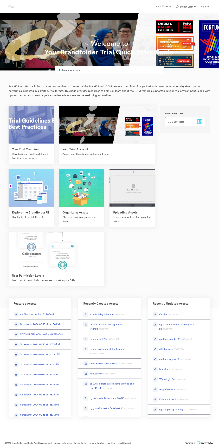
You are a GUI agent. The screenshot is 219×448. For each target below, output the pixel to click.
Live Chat (110, 443)
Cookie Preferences (63, 443)
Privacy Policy (80, 443)
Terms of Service (96, 443)
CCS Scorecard (176, 121)
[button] (185, 6)
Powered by (190, 442)
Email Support (124, 443)
